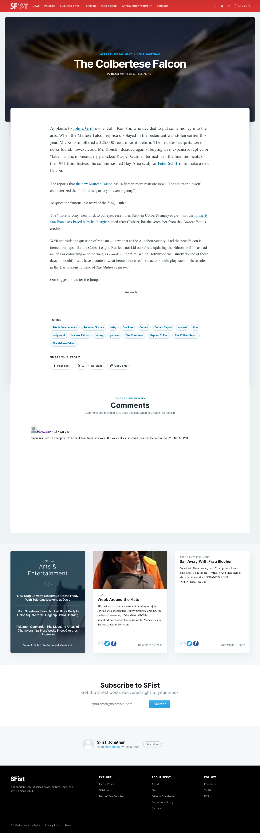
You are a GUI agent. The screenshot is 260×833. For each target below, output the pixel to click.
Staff (154, 790)
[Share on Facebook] (113, 643)
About (155, 784)
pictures (115, 335)
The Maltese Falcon (64, 343)
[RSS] (230, 6)
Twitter (208, 790)
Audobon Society (94, 327)
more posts (112, 747)
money (100, 335)
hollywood (59, 335)
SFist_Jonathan (148, 54)
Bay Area (128, 327)
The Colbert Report (186, 335)
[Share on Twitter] (107, 643)
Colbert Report (163, 327)
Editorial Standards (163, 796)
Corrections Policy (162, 802)
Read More (153, 744)
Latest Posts (106, 784)
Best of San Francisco (112, 796)
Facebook (210, 784)
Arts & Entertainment (137, 6)
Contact (162, 6)
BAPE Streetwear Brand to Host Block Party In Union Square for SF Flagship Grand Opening (48, 613)
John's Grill (83, 128)
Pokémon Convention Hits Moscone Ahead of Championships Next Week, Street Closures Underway (47, 630)
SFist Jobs (105, 790)
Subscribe (242, 6)
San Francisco (134, 335)
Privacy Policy (53, 825)
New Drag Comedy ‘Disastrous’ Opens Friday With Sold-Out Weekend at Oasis (47, 597)
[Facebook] (215, 6)
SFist (17, 778)
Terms (68, 825)
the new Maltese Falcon (94, 183)
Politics (49, 6)
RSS (206, 796)
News (36, 6)
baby (113, 327)
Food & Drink (109, 6)
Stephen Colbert (158, 335)
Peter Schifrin (170, 163)
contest (182, 327)
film (195, 327)
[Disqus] (130, 472)
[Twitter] (222, 6)
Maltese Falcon (80, 335)
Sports (91, 6)
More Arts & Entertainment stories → (48, 645)
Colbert (144, 327)
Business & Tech (70, 6)
